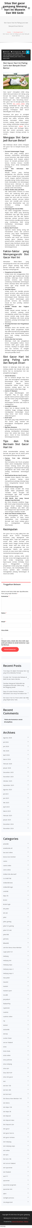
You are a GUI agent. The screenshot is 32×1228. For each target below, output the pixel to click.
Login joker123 (8, 952)
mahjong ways (7, 965)
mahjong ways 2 (8, 969)
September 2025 (8, 785)
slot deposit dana (8, 1120)
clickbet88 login (8, 887)
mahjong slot (7, 960)
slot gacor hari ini (8, 1133)
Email (3, 621)
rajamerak (6, 1008)
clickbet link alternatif (9, 874)
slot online (6, 1150)
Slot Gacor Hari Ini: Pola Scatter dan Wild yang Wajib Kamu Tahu (16, 698)
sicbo (4, 1047)
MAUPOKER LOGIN (18, 55)
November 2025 (8, 776)
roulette (5, 1012)
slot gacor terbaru (9, 1137)
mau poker (6, 978)
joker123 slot (7, 930)
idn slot (5, 913)
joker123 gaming (8, 926)
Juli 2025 (6, 794)
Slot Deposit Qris (8, 1124)
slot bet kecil (7, 1094)
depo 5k (5, 896)
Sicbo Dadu (6, 1051)
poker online (17, 56)
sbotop (5, 1034)
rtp (4, 1021)
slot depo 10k (7, 1107)
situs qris (6, 1068)
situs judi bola (7, 1060)
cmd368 (5, 891)
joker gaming (7, 921)
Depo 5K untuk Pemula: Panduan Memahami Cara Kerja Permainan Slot (15, 692)
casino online (7, 865)
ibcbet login (6, 904)
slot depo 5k (7, 1111)
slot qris (5, 1155)
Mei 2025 (6, 802)
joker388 (6, 934)
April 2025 (6, 807)
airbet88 (6, 844)
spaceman (6, 1180)
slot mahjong (7, 1142)
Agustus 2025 (7, 789)
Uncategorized (18, 32)
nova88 (5, 995)
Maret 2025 (7, 811)
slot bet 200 (7, 1090)
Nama (3, 613)
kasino (21, 126)
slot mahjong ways (9, 1146)
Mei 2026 (6, 751)
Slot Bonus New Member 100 (12, 1098)
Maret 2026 (7, 759)
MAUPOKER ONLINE (8, 56)
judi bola (5, 939)
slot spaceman (7, 1167)
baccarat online (8, 852)
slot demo (6, 1103)
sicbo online (6, 1055)
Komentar (5, 596)
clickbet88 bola (8, 883)
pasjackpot (6, 999)
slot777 (5, 1176)
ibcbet (5, 900)
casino (5, 861)
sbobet (5, 1025)
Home (9, 32)
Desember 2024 (8, 824)
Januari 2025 (7, 820)
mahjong (6, 956)
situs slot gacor (8, 1077)
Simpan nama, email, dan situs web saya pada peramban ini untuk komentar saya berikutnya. (15, 643)
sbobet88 (6, 1029)
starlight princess (8, 1198)
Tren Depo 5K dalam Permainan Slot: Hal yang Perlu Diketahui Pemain (16, 672)
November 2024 (8, 828)
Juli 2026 (6, 742)
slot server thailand (9, 1163)
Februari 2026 (7, 764)
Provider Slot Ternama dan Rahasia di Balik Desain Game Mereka (15, 678)
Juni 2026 (6, 746)
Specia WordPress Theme (20, 1221)
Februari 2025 (7, 815)
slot (4, 1081)
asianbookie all (7, 848)
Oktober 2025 (7, 781)
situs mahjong (7, 1064)
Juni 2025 (6, 798)
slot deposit (7, 1116)
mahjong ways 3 (8, 973)
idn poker (6, 909)
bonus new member (9, 857)
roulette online (7, 1016)
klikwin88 (6, 943)
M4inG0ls (6, 52)
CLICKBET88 (7, 878)
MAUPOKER (18, 53)
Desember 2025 (8, 772)
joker (4, 917)
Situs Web (4, 630)
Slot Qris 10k (7, 1159)
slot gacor (6, 1129)
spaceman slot (7, 1189)
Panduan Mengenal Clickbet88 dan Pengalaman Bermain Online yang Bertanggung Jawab (14, 685)
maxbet (5, 986)
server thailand (8, 1042)
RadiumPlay (6, 1003)
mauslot (5, 982)
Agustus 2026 (7, 738)
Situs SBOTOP (7, 1073)
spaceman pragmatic (9, 1185)
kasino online (11, 53)
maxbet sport (7, 991)
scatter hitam (7, 1038)
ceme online (7, 870)
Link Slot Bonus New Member (12, 947)
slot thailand (7, 1172)
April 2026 (6, 755)
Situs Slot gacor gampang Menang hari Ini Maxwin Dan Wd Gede (15, 8)
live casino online (19, 104)
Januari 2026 (7, 768)
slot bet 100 (7, 1085)
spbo (4, 1193)
